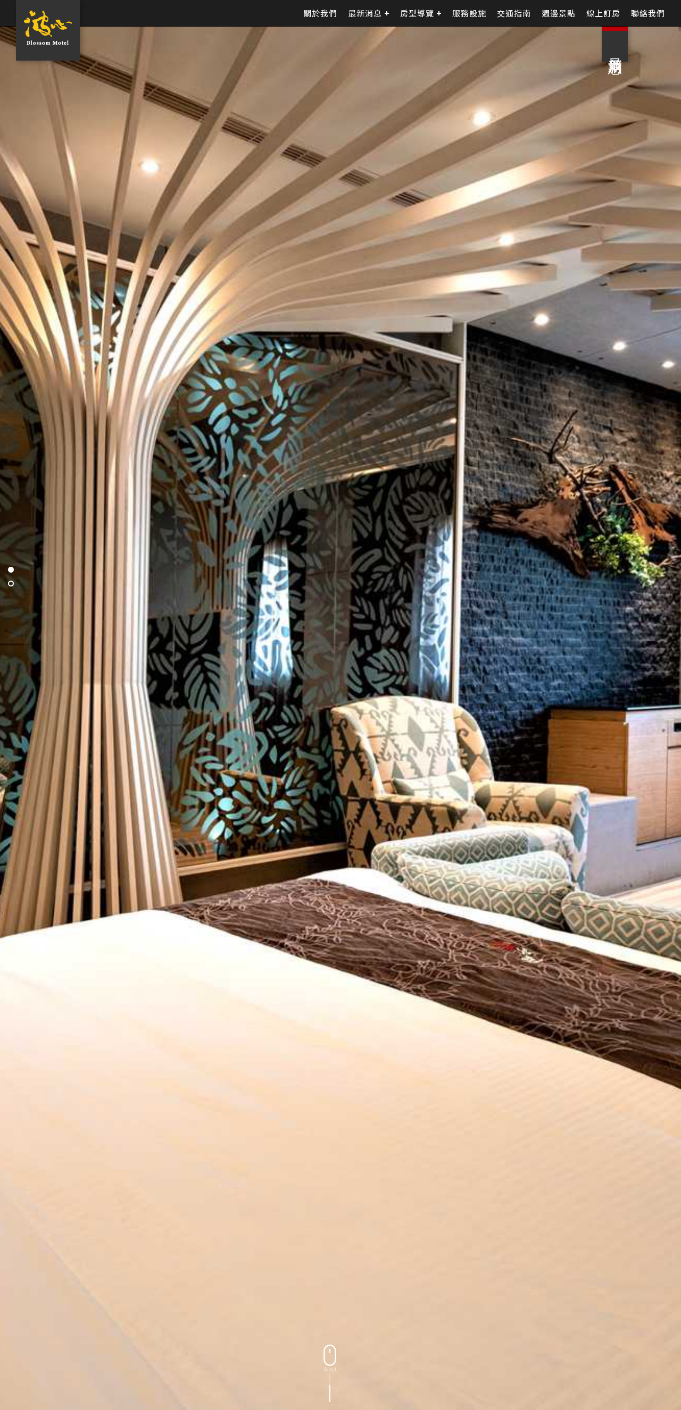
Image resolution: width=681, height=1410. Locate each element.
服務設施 (469, 13)
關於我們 (320, 13)
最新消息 (365, 13)
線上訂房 (603, 13)
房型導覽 (417, 13)
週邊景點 (559, 13)
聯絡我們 (648, 13)
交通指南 (514, 13)
